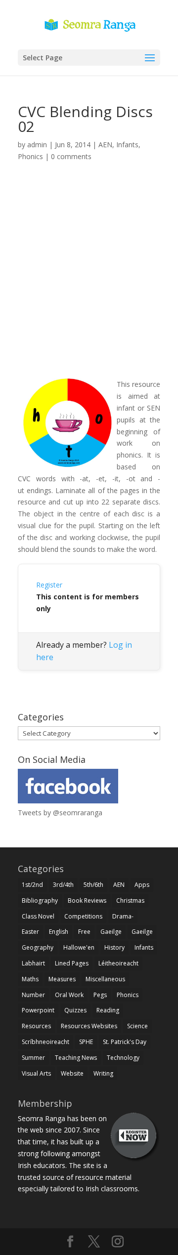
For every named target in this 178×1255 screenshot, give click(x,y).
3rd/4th (63, 884)
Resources (36, 1026)
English (58, 931)
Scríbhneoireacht (45, 1042)
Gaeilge (111, 931)
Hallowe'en (78, 947)
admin (37, 144)
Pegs (100, 995)
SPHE (86, 1042)
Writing (103, 1073)
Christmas (130, 900)
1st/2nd (32, 884)
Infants (127, 144)
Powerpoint (38, 1010)
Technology (123, 1057)
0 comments (71, 156)
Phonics (30, 156)
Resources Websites (89, 1026)
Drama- (123, 916)
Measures (62, 979)
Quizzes (75, 1010)
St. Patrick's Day (124, 1042)
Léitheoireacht (118, 963)
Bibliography (40, 900)
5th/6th (93, 884)
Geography (37, 947)
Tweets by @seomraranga (60, 812)
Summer (33, 1057)
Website (72, 1073)
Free (84, 931)
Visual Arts (36, 1073)
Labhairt (33, 963)
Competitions (83, 916)
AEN (105, 144)
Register (49, 584)
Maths (30, 979)
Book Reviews (87, 900)
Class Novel (38, 916)
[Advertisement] (89, 282)
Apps (141, 884)
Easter (30, 931)
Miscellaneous (105, 979)
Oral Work (69, 995)
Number (33, 995)
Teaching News (76, 1057)
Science (137, 1026)
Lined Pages (72, 963)
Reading (107, 1010)
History (114, 947)
